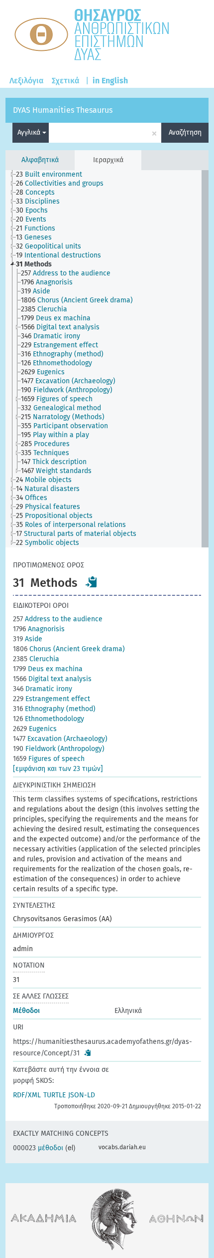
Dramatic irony (42, 689)
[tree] (107, 358)
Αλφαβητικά (40, 160)
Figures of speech (49, 759)
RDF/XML (27, 1095)
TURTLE (54, 1095)
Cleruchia (36, 659)
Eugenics (35, 729)
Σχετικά (66, 80)
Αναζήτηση (185, 132)
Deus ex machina (48, 669)
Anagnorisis (39, 629)
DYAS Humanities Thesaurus (62, 110)
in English (110, 80)
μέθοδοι (38, 1148)
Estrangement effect (51, 699)
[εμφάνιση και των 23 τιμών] (58, 768)
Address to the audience (58, 619)
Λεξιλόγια (26, 80)
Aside (27, 639)
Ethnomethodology (48, 719)
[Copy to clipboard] (91, 581)
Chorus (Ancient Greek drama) (69, 649)
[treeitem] (53, 174)
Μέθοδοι (26, 1010)
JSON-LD (81, 1095)
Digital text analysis (52, 679)
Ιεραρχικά (108, 160)
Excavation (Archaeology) (60, 739)
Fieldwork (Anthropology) (59, 749)
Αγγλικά (29, 132)
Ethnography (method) (54, 709)
